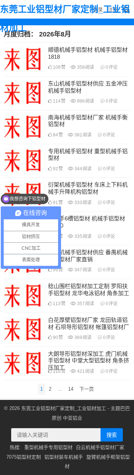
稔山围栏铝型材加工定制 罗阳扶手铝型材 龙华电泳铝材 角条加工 (88, 289)
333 (82, 202)
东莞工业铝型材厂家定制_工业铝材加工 (65, 18)
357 (85, 303)
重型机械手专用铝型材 (48, 447)
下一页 (86, 389)
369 (82, 337)
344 (82, 168)
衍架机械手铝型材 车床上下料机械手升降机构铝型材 (88, 188)
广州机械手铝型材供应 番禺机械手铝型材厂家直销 (88, 255)
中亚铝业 (72, 418)
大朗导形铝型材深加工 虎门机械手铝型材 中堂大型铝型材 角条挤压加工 (88, 360)
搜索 (111, 435)
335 (82, 236)
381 (82, 135)
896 (85, 101)
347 (82, 269)
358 (85, 67)
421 (85, 371)
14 (70, 389)
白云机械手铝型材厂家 (100, 447)
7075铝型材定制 (23, 457)
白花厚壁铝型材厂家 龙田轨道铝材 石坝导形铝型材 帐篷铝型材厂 (88, 323)
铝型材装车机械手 (63, 457)
